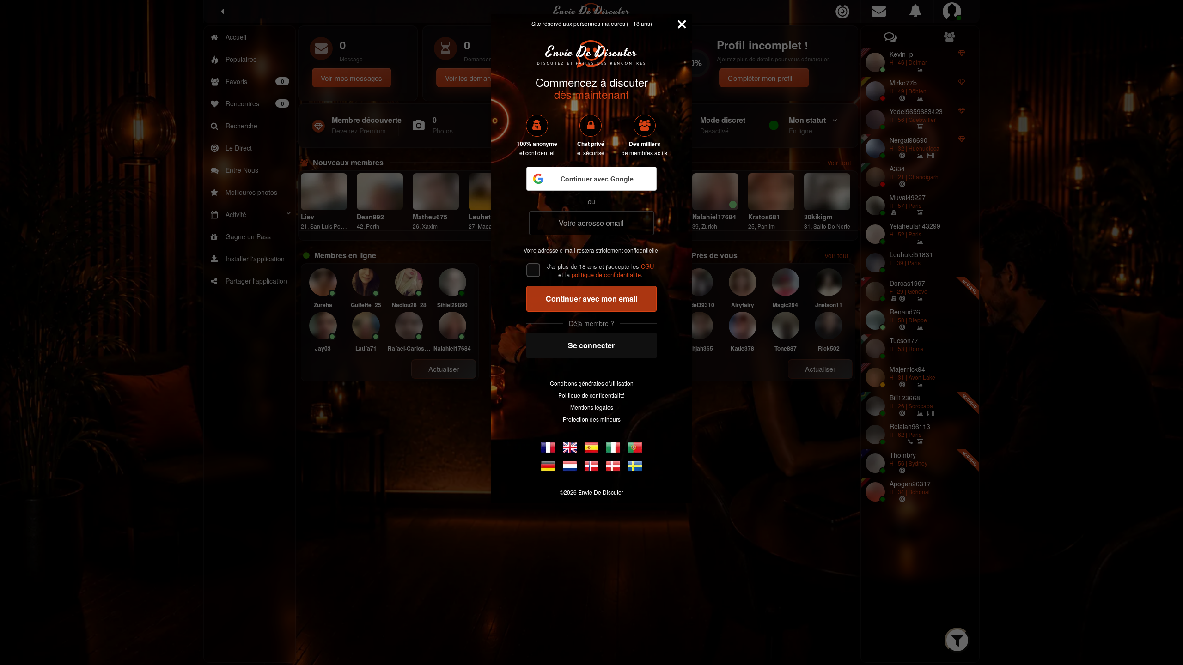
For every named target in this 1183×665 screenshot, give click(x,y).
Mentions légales (591, 407)
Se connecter (591, 345)
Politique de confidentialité (591, 395)
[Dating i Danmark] (613, 466)
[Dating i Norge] (591, 466)
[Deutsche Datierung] (548, 466)
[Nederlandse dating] (569, 466)
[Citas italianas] (613, 447)
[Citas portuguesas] (635, 447)
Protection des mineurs (592, 419)
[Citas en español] (591, 447)
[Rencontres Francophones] (548, 447)
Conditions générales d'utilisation (592, 383)
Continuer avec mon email (591, 298)
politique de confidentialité (606, 274)
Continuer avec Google (597, 178)
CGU (647, 266)
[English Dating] (569, 447)
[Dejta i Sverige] (635, 466)
